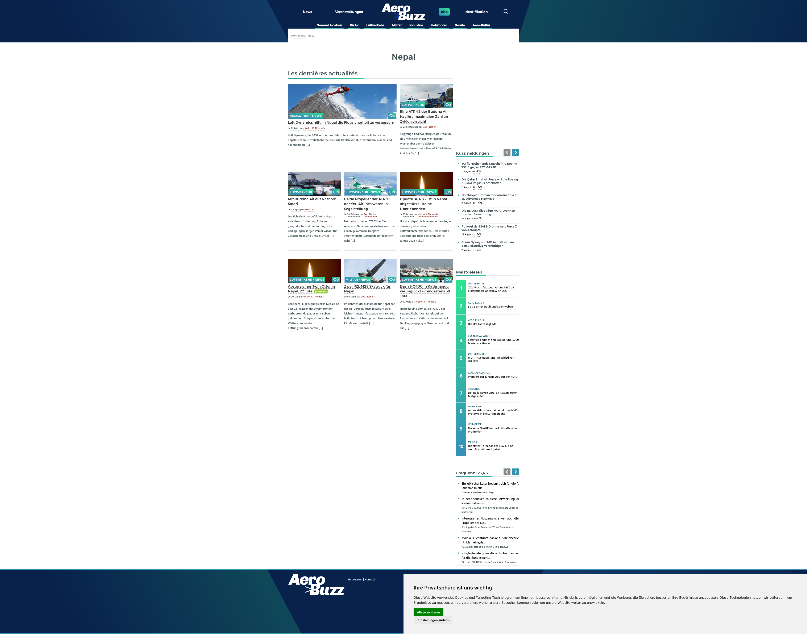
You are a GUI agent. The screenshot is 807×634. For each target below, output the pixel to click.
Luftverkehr (375, 25)
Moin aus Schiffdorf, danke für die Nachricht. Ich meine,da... (490, 540)
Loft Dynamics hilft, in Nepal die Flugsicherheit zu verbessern (341, 122)
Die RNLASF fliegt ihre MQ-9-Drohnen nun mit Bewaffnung (488, 212)
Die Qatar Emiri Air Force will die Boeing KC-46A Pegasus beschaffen (490, 181)
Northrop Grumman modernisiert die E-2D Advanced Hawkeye (490, 196)
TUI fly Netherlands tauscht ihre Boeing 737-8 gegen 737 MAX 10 (489, 165)
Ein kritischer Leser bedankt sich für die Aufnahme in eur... (490, 486)
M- (474, 187)
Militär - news (358, 279)
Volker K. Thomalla (315, 128)
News (307, 12)
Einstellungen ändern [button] (433, 620)
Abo (444, 12)
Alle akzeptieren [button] (428, 612)
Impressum (355, 579)
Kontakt (370, 579)
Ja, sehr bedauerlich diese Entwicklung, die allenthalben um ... (490, 501)
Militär (397, 25)
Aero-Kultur (481, 25)
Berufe (460, 25)
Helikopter (439, 25)
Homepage (298, 35)
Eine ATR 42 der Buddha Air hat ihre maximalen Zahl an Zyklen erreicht (424, 116)
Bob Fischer (429, 127)
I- (474, 234)
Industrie (416, 25)
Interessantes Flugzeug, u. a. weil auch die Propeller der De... (490, 521)
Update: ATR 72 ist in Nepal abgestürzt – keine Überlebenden (423, 204)
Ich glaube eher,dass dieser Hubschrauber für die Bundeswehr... (490, 555)
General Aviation (329, 25)
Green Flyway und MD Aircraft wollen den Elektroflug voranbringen (488, 244)
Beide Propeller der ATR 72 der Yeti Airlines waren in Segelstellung (367, 204)
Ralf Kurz (309, 210)
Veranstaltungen (349, 12)
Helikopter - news (306, 116)
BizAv (354, 25)
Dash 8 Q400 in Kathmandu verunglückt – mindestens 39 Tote (425, 291)
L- (474, 172)
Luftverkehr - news (363, 192)
